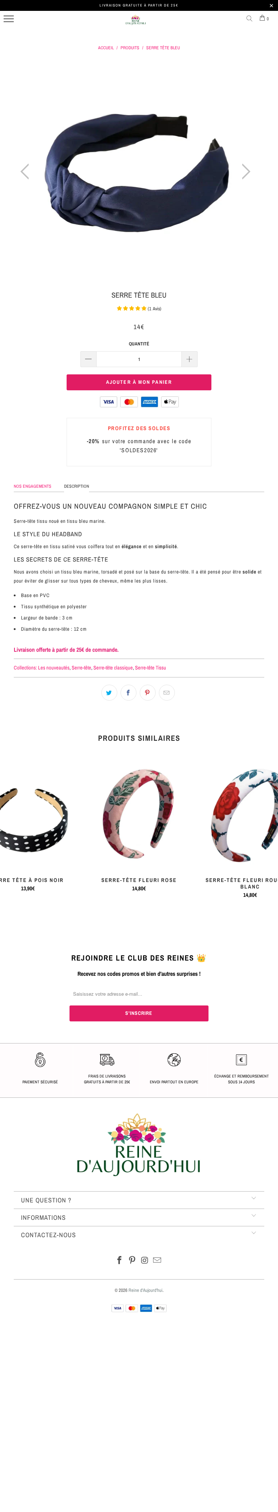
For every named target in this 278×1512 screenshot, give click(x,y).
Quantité (139, 344)
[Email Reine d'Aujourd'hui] (157, 1261)
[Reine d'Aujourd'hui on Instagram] (145, 1261)
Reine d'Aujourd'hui (146, 1290)
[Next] (244, 171)
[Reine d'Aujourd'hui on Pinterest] (132, 1261)
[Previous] (26, 171)
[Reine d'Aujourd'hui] (136, 23)
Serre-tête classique (113, 667)
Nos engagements (32, 486)
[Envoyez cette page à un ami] (167, 693)
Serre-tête (81, 667)
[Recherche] (251, 19)
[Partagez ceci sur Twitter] (109, 693)
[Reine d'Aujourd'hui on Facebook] (119, 1261)
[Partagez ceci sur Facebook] (128, 693)
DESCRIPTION (76, 486)
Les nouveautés (54, 667)
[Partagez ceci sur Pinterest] (148, 693)
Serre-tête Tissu (150, 667)
